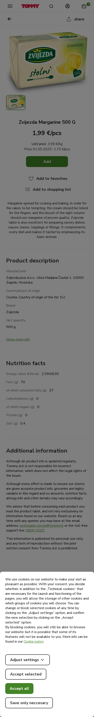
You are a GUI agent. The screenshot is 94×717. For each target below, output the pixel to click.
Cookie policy (34, 641)
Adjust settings (24, 659)
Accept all (19, 688)
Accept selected (26, 674)
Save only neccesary (29, 702)
